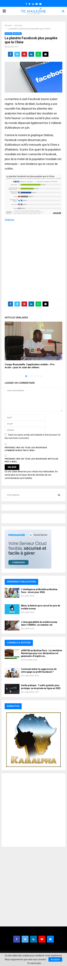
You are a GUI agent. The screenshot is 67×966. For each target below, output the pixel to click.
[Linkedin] (33, 939)
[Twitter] (25, 939)
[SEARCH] (59, 495)
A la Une (8, 33)
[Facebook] (16, 939)
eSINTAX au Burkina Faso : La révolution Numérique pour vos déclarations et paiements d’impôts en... (41, 653)
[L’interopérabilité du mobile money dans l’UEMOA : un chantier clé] (12, 625)
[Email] (50, 939)
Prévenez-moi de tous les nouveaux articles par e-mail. (31, 460)
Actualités (17, 33)
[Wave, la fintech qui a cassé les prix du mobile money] (12, 609)
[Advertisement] (33, 259)
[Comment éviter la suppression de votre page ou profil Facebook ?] (12, 672)
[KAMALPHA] (33, 739)
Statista (9, 219)
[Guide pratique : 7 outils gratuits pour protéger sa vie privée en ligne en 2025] (12, 689)
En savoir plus (34, 963)
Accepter (55, 959)
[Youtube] (41, 939)
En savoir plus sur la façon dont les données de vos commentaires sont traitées (31, 474)
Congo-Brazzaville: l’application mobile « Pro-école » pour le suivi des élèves (30, 366)
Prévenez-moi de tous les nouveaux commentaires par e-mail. (26, 449)
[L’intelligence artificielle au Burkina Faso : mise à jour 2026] (12, 593)
